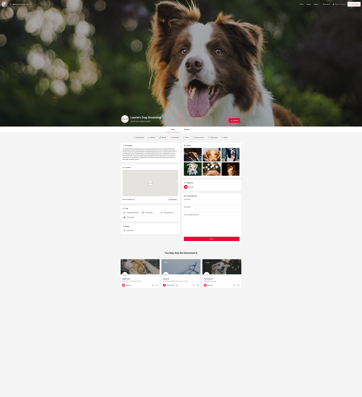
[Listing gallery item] (193, 154)
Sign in (337, 4)
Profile (173, 129)
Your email (187, 207)
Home (301, 4)
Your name (187, 199)
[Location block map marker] (150, 183)
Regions (316, 4)
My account (326, 4)
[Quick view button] (153, 285)
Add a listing (355, 4)
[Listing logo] (125, 119)
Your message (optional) (191, 214)
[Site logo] (4, 4)
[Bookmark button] (156, 285)
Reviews (187, 129)
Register (343, 4)
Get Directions (172, 199)
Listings (308, 4)
